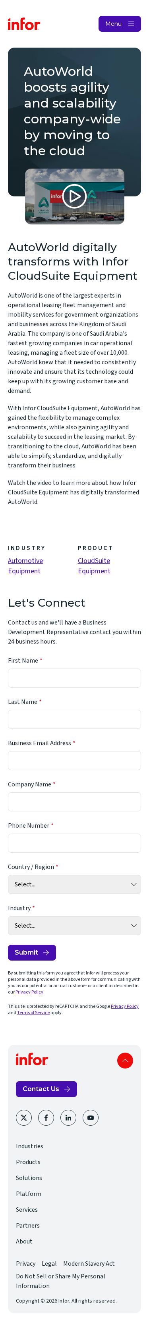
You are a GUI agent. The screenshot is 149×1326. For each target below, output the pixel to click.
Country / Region (31, 867)
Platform (28, 1194)
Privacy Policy (29, 992)
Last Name (22, 702)
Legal (49, 1263)
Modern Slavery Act (89, 1263)
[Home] (24, 23)
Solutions (29, 1178)
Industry (19, 908)
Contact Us (41, 1089)
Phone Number (28, 825)
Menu (113, 23)
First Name (23, 660)
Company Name (29, 784)
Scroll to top (125, 1060)
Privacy (25, 1263)
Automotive (25, 561)
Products (28, 1162)
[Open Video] (74, 197)
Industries (29, 1146)
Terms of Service (33, 1012)
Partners (28, 1225)
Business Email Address (39, 743)
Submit (26, 952)
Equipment (24, 571)
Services (27, 1209)
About (24, 1241)
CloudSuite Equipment (94, 566)
